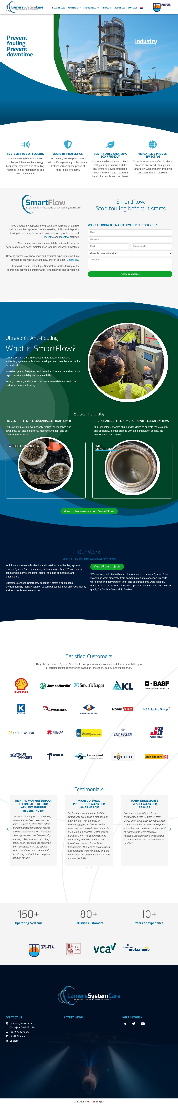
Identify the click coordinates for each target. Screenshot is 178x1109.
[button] (8, 829)
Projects (107, 7)
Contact (132, 7)
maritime (49, 237)
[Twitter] (133, 1024)
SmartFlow (58, 7)
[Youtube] (143, 1024)
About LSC (119, 7)
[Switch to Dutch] (141, 8)
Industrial (90, 7)
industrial (64, 237)
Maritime (73, 7)
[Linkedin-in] (124, 1024)
